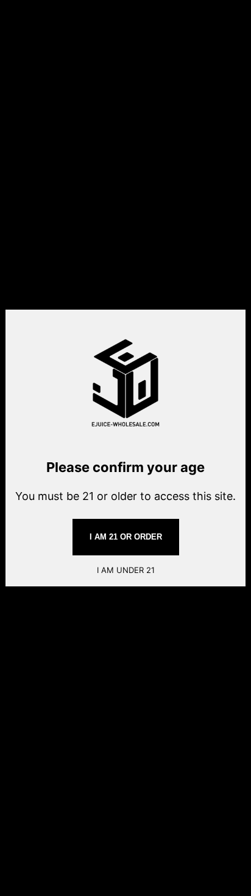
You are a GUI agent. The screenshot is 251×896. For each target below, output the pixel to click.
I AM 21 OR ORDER (126, 536)
